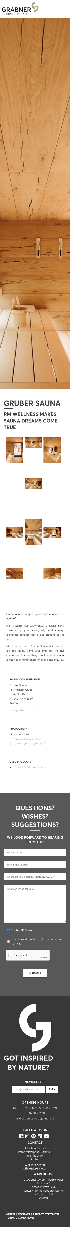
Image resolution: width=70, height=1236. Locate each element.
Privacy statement (46, 1214)
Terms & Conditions (20, 1217)
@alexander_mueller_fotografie (28, 743)
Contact (24, 1214)
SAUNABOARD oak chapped (30, 767)
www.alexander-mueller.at (25, 739)
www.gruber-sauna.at (22, 710)
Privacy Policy (41, 939)
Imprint (10, 1214)
